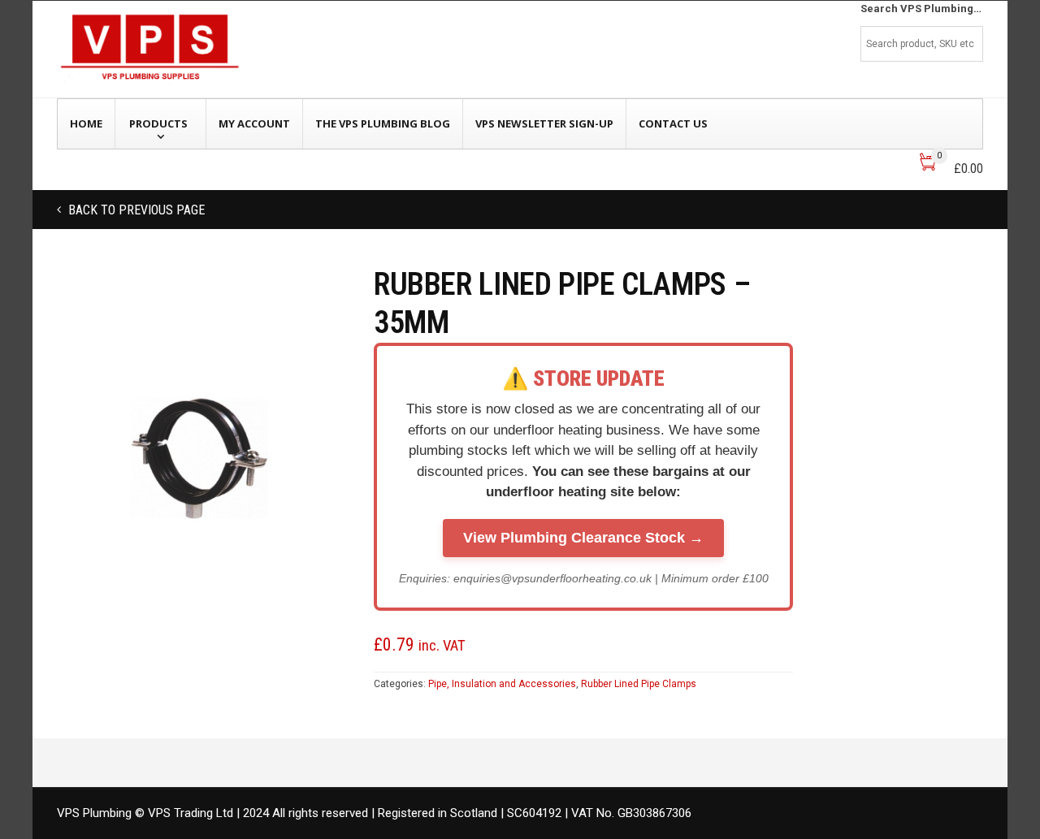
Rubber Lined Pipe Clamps (638, 684)
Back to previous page (135, 210)
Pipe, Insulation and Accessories (502, 684)
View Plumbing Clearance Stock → (583, 538)
